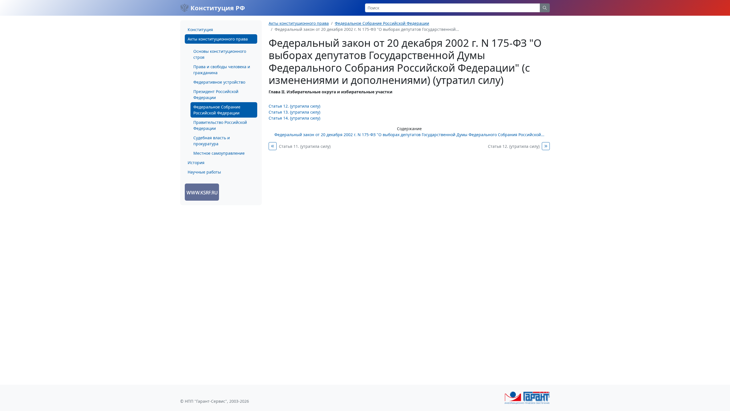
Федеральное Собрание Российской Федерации (216, 110)
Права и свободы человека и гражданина (221, 69)
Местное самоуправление (219, 153)
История (196, 162)
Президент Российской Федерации (215, 94)
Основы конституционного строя (219, 54)
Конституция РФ (217, 7)
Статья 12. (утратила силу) (294, 106)
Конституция (200, 29)
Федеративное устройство (219, 82)
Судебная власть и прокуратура (211, 140)
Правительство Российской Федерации (220, 125)
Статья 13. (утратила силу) (294, 112)
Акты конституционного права (218, 39)
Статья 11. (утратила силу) (304, 146)
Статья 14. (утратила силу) (294, 118)
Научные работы (204, 172)
